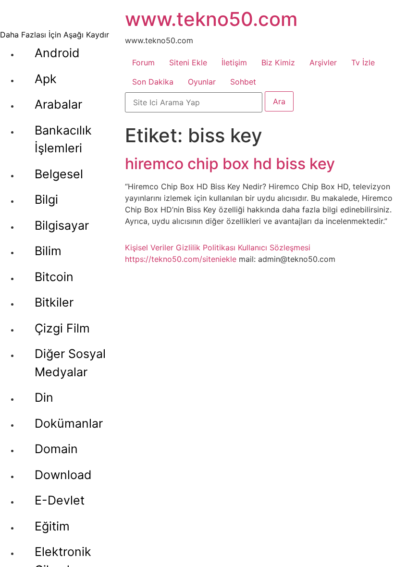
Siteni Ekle (188, 62)
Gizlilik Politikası (205, 247)
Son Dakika (152, 81)
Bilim (48, 251)
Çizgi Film (62, 328)
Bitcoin (54, 277)
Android (57, 53)
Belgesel (59, 174)
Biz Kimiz (278, 62)
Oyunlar (202, 81)
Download (63, 475)
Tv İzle (363, 62)
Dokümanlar (69, 423)
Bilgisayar (62, 225)
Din (44, 397)
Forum (143, 62)
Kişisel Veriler (149, 247)
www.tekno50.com (211, 19)
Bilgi (46, 199)
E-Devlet (60, 500)
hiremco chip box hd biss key (230, 163)
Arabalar (58, 104)
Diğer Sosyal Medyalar (70, 362)
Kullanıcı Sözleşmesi (274, 247)
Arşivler (323, 62)
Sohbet (243, 81)
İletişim (234, 62)
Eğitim (52, 526)
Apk (46, 79)
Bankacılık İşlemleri (63, 139)
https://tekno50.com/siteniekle (180, 259)
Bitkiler (54, 302)
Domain (56, 449)
